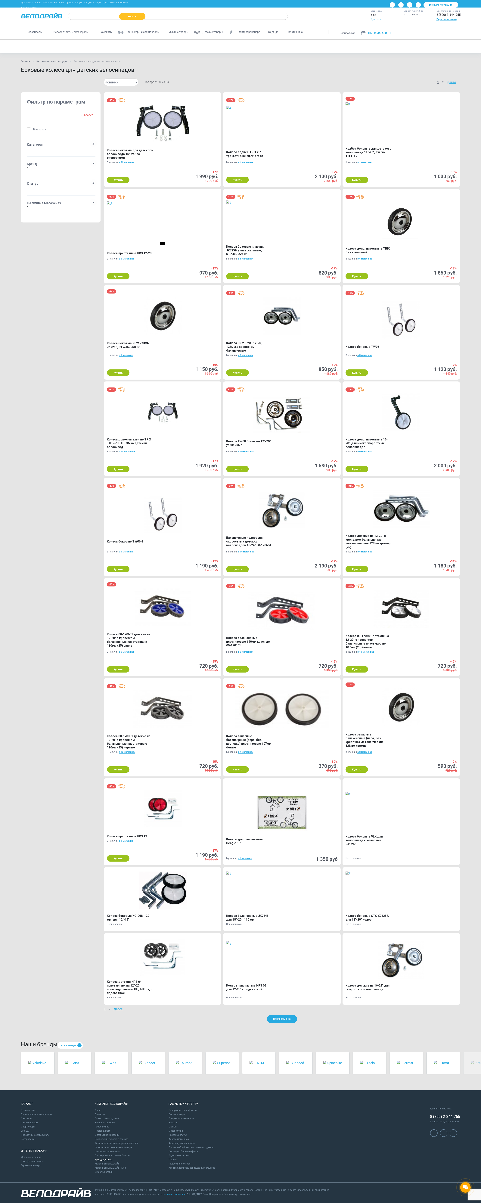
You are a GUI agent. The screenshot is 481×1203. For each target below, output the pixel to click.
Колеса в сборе (158, 46)
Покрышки (254, 46)
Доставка (376, 19)
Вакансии (100, 1114)
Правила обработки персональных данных (191, 1147)
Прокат (69, 2)
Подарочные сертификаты (35, 1135)
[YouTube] (401, 5)
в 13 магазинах (365, 652)
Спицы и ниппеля (278, 46)
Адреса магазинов (179, 1139)
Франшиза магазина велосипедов (113, 1147)
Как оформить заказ (32, 1161)
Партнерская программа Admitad (112, 1155)
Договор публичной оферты (183, 1151)
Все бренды (68, 1045)
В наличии (39, 129)
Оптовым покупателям (107, 1135)
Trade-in (173, 1159)
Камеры (136, 46)
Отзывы (173, 1126)
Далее (451, 82)
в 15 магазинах (246, 551)
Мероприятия (176, 1131)
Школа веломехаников (107, 1151)
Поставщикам (102, 1131)
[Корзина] (455, 31)
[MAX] (418, 5)
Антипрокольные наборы (93, 46)
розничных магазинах (175, 1194)
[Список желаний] (445, 31)
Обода (210, 46)
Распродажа (28, 1139)
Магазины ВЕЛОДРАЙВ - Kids (110, 1168)
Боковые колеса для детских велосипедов (48, 46)
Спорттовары (28, 1126)
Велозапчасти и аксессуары (51, 61)
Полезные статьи (178, 1135)
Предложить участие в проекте (111, 1139)
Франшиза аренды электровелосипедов (116, 1143)
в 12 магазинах (127, 752)
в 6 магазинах (245, 258)
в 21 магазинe (126, 162)
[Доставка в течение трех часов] (121, 100)
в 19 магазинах (246, 451)
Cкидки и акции (177, 1114)
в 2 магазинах (364, 752)
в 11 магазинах (127, 451)
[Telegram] (409, 5)
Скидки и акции (92, 2)
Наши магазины (29, 7)
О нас (98, 1110)
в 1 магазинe (364, 162)
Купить (118, 179)
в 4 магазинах (245, 162)
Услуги (78, 2)
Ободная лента (231, 46)
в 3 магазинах (126, 258)
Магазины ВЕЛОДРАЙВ (107, 1163)
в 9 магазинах (245, 652)
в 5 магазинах (364, 258)
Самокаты (26, 1118)
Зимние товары (29, 1122)
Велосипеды (28, 1110)
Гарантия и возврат (53, 2)
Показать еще (282, 1018)
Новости (173, 1122)
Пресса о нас (102, 1126)
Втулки (119, 46)
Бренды (25, 1131)
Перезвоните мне (446, 19)
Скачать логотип (104, 1172)
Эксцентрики (303, 46)
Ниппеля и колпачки (187, 46)
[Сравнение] (435, 31)
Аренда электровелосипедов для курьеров (192, 1168)
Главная (25, 61)
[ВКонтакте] (392, 5)
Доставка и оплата (31, 2)
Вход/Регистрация (440, 4)
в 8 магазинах (245, 355)
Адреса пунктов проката (182, 1143)
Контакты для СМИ (105, 1122)
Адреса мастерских (179, 1155)
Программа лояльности (115, 2)
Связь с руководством (107, 1118)
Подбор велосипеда (180, 1163)
